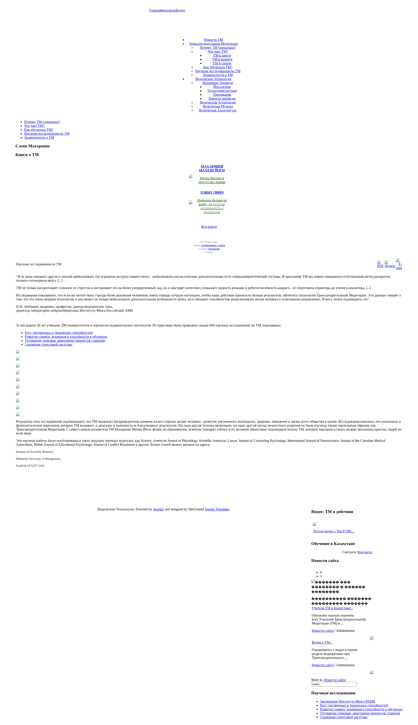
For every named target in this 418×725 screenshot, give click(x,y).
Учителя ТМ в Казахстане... (332, 608)
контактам (214, 248)
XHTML (160, 514)
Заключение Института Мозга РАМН (347, 701)
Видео (180, 10)
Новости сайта (323, 630)
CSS (177, 514)
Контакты (168, 10)
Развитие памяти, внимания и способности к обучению (66, 336)
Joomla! (158, 509)
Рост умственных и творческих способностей (59, 333)
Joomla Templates (217, 509)
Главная (155, 10)
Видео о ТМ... (322, 642)
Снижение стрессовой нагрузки (48, 344)
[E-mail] (399, 268)
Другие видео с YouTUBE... (333, 531)
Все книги (209, 227)
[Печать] (390, 266)
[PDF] (380, 266)
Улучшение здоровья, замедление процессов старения (65, 340)
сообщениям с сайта (213, 245)
